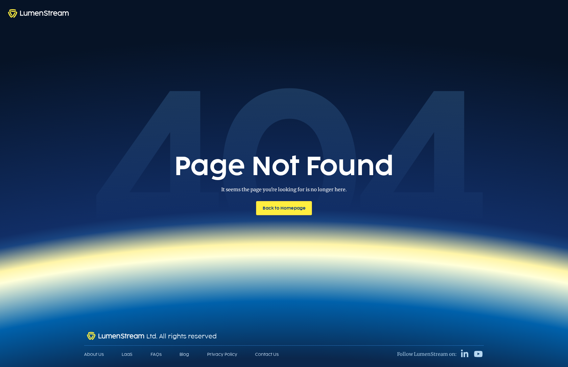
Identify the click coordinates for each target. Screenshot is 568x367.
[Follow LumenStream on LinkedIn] (464, 354)
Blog (184, 354)
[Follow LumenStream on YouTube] (478, 354)
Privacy (222, 354)
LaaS (127, 354)
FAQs (156, 354)
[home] (38, 13)
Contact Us (267, 354)
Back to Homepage (284, 208)
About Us (94, 354)
